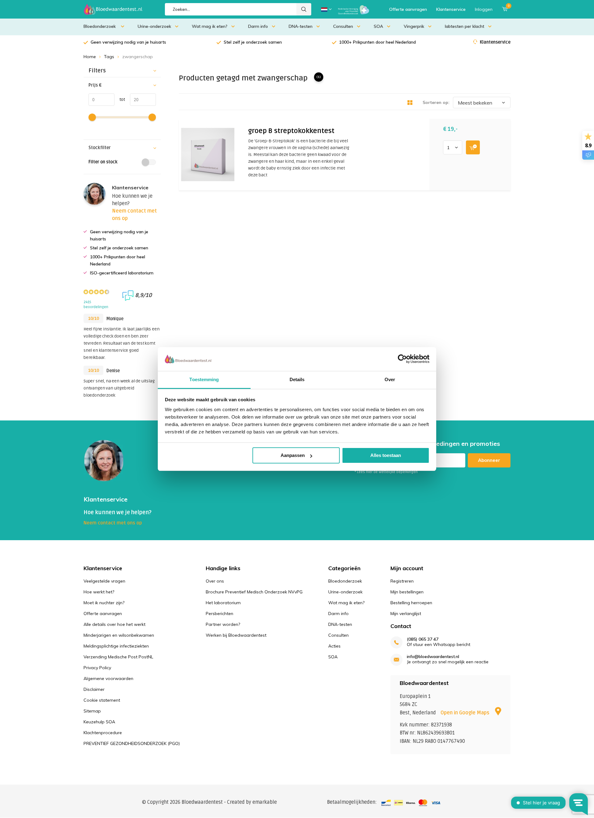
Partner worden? (223, 624)
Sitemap (92, 711)
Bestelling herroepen (411, 602)
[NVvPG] (353, 9)
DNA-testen (300, 26)
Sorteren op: (436, 102)
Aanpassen (293, 455)
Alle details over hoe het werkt (114, 624)
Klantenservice (451, 9)
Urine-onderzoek (154, 26)
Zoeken (303, 9)
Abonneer (489, 460)
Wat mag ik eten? (209, 26)
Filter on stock (103, 162)
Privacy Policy (97, 667)
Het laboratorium (223, 602)
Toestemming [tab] (204, 379)
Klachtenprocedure (103, 732)
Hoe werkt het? (99, 592)
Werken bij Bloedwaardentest (236, 635)
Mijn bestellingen (407, 592)
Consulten (343, 26)
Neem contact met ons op (113, 523)
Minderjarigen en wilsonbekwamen (119, 635)
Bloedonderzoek (100, 26)
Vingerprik (414, 26)
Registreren (402, 581)
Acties (334, 646)
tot (119, 99)
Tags (109, 56)
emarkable (264, 802)
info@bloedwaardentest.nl (433, 656)
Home (90, 56)
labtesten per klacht (464, 26)
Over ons (215, 581)
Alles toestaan (385, 455)
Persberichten (219, 613)
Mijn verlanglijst (405, 613)
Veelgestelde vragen (104, 581)
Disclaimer (94, 689)
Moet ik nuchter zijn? (104, 602)
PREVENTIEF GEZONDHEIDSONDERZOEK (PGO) (132, 743)
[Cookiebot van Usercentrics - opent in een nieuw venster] (402, 359)
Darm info (258, 26)
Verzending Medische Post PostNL (118, 657)
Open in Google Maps (466, 713)
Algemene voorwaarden (108, 678)
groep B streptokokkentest (291, 131)
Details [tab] (297, 379)
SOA (378, 26)
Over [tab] (390, 379)
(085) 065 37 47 (422, 639)
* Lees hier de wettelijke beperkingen (386, 472)
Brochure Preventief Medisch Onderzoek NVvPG (254, 592)
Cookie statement (102, 700)
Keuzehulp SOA (99, 722)
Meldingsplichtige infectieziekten (116, 646)
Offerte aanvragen (408, 9)
